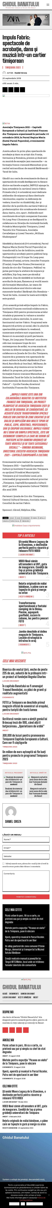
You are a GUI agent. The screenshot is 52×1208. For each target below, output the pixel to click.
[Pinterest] (16, 89)
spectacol (15, 521)
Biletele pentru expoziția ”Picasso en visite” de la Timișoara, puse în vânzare (25, 1061)
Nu (23, 1204)
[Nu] (49, 1195)
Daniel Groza (21, 73)
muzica (6, 521)
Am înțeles (14, 1204)
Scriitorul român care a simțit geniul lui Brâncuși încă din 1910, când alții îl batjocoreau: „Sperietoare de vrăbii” (25, 722)
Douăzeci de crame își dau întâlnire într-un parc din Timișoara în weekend (13, 792)
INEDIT (22, 577)
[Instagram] (12, 1030)
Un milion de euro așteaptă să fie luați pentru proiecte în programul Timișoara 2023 (25, 755)
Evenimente (24, 645)
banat (12, 518)
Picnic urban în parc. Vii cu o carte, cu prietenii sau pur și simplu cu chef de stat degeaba (24, 919)
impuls (42, 518)
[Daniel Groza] (5, 72)
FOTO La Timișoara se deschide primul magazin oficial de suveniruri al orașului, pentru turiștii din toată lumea (25, 706)
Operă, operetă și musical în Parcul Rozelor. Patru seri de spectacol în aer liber (25, 1073)
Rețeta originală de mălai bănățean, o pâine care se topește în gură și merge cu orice (33, 588)
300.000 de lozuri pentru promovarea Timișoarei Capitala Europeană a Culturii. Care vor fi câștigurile (25, 739)
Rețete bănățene (26, 597)
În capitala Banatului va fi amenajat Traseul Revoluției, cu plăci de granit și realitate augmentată (24, 689)
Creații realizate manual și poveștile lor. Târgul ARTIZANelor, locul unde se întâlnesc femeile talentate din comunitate (24, 962)
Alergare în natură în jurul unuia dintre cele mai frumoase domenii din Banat (38, 792)
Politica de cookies (34, 1204)
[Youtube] (26, 1030)
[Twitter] (10, 89)
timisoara (25, 521)
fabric (34, 518)
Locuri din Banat (26, 555)
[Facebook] (5, 89)
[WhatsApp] (22, 89)
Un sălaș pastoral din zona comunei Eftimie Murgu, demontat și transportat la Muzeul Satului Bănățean (25, 949)
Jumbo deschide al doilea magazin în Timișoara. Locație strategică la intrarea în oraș (33, 636)
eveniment (26, 518)
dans (18, 518)
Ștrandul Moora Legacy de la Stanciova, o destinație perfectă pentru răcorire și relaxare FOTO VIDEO (33, 546)
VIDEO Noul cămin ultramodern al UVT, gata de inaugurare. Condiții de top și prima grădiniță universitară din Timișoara (33, 567)
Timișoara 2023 (10, 747)
